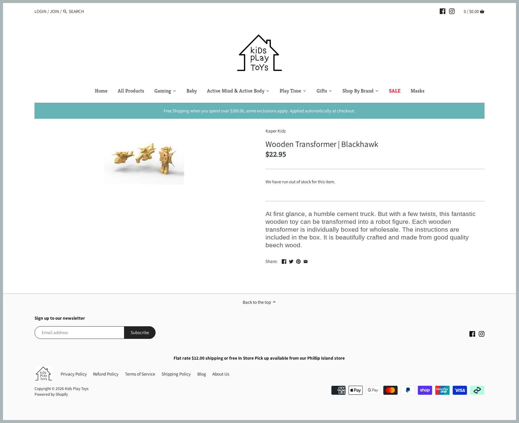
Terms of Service (140, 374)
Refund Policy (105, 374)
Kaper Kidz (276, 131)
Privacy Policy (74, 374)
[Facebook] (442, 11)
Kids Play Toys (77, 388)
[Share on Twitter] (291, 260)
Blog (201, 374)
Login (41, 11)
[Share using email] (305, 260)
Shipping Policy (176, 374)
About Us (220, 374)
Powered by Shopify (51, 394)
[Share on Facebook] (284, 260)
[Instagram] (452, 11)
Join (54, 11)
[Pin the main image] (298, 260)
